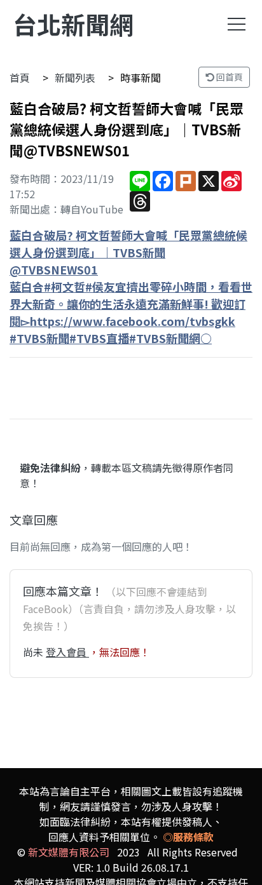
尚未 (34, 651)
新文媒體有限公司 (68, 852)
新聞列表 (75, 77)
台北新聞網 (73, 23)
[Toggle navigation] (236, 24)
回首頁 (228, 77)
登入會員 (67, 651)
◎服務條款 (188, 836)
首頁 (20, 77)
